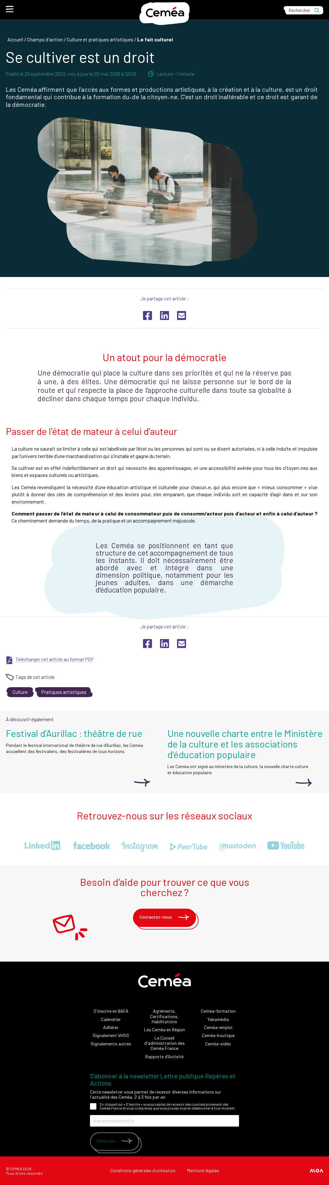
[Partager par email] (181, 643)
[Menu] (9, 9)
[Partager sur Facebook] (147, 643)
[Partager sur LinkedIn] (164, 643)
